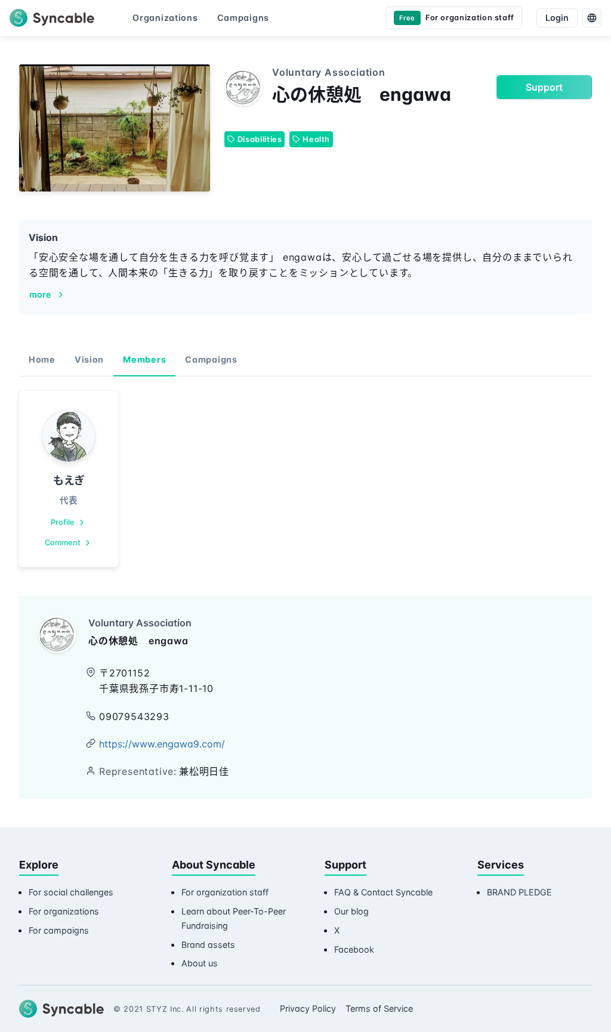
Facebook (354, 949)
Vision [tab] (89, 359)
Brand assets (208, 945)
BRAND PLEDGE (519, 892)
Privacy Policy (308, 1008)
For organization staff (225, 892)
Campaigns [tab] (211, 359)
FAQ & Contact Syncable (383, 892)
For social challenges (71, 892)
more (40, 294)
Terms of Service (379, 1008)
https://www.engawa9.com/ (162, 744)
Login (557, 18)
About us (199, 963)
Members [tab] (144, 359)
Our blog (351, 911)
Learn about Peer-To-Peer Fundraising (233, 918)
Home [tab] (42, 359)
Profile (63, 522)
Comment (63, 542)
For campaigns (59, 930)
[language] (591, 17)
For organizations (64, 911)
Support (544, 87)
